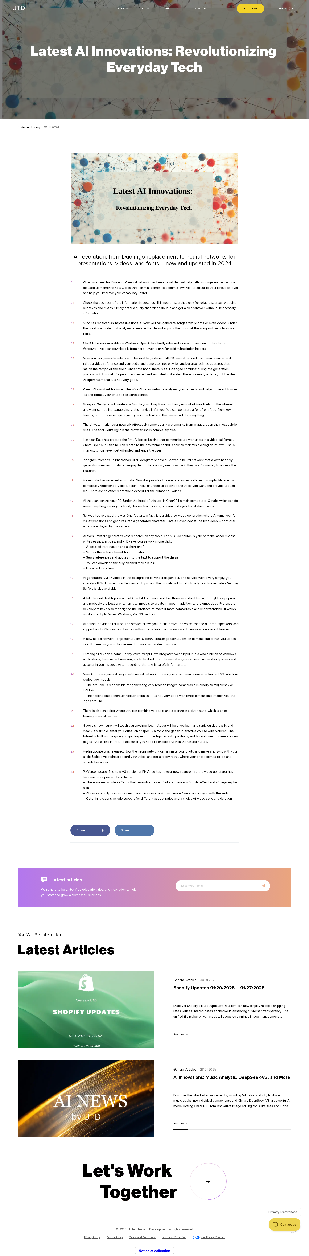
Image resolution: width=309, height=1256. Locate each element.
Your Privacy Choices (213, 1237)
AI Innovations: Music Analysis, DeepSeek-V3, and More (231, 1077)
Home (25, 127)
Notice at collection (154, 1251)
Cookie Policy (115, 1237)
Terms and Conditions (142, 1237)
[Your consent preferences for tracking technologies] (283, 1212)
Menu (282, 8)
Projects (147, 8)
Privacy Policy (92, 1237)
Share (81, 830)
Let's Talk (250, 8)
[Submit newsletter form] (263, 886)
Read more (180, 1034)
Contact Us (198, 8)
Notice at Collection (174, 1237)
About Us (171, 8)
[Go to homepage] (19, 9)
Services (123, 8)
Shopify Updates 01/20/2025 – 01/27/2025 (219, 988)
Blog (37, 127)
